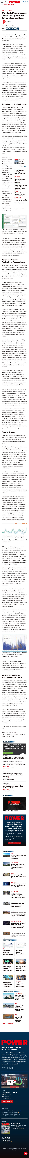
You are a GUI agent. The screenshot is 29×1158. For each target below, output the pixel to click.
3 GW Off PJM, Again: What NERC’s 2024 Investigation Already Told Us (18, 885)
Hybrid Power (17, 197)
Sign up (9, 1141)
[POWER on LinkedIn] (12, 1068)
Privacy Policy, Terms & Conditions (9, 1112)
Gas (12, 902)
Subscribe (21, 1128)
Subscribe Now (14, 843)
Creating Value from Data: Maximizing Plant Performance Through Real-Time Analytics (13, 758)
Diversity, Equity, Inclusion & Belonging (10, 1114)
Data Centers (14, 862)
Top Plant (17, 176)
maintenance (12, 732)
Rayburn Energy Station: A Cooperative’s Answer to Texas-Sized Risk (19, 1007)
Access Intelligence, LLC (13, 1148)
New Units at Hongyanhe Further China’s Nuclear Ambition (19, 180)
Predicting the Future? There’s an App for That (8, 969)
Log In (25, 2)
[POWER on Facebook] (8, 1068)
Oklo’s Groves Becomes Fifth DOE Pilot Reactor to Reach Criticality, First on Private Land (18, 915)
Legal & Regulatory (16, 921)
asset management (7, 734)
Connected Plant (9, 4)
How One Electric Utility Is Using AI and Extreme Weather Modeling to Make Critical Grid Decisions (13, 786)
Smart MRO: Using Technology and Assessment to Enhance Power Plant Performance (13, 775)
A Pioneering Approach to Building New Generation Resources (18, 935)
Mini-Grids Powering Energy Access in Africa (20, 199)
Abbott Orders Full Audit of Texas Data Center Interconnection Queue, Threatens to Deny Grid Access (18, 926)
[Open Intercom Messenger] (26, 1153)
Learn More (6, 1101)
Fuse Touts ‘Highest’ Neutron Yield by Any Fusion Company (18, 876)
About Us (17, 1111)
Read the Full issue (8, 1023)
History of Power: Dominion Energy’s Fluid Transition (19, 194)
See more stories (19, 203)
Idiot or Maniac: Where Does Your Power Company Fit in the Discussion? (20, 187)
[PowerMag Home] (14, 2)
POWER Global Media (10, 811)
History (16, 191)
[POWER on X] (10, 1068)
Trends (12, 911)
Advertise (3, 1111)
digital (3, 736)
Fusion (12, 873)
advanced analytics (18, 734)
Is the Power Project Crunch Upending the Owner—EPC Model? (20, 997)
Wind (12, 853)
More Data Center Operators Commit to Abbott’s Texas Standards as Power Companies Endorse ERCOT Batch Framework (18, 895)
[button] (2, 2)
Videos (6, 795)
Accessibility (14, 1116)
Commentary (17, 183)
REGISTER (5, 766)
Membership (11, 1111)
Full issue (21, 167)
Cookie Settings (5, 1116)
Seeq (8, 736)
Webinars (7, 741)
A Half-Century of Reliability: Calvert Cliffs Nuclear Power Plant (20, 172)
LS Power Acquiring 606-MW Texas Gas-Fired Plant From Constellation (18, 905)
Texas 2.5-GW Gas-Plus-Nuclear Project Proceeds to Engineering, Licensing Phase (18, 866)
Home (2, 4)
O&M (13, 736)
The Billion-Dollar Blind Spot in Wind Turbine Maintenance (18, 856)
